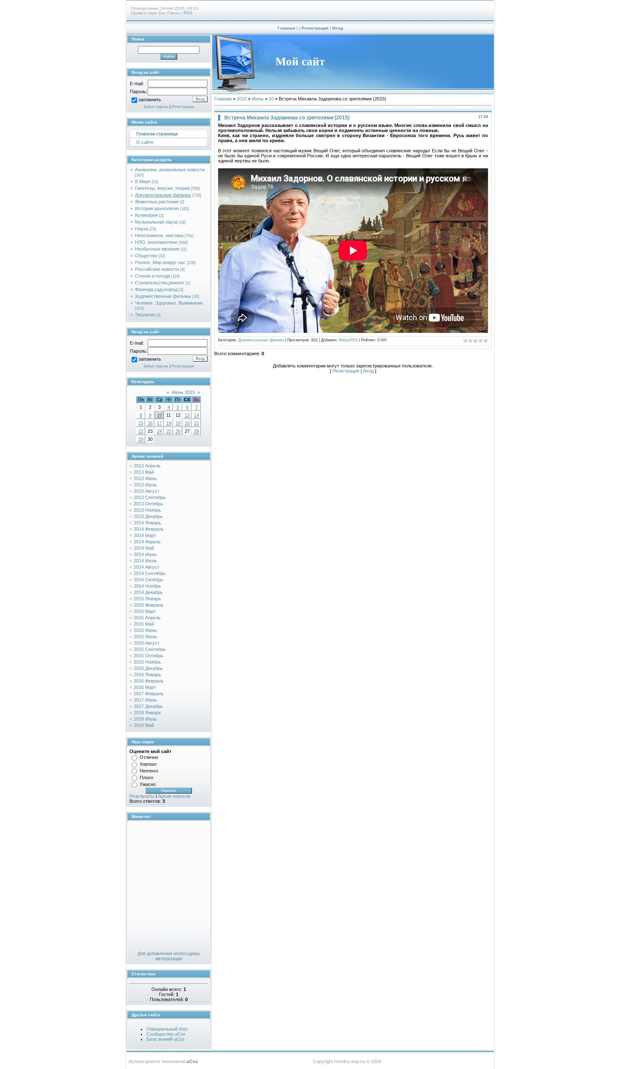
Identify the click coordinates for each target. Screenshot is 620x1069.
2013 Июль (145, 484)
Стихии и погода (152, 275)
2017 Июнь (145, 699)
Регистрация (315, 28)
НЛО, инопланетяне (156, 242)
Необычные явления (157, 248)
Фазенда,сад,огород (156, 289)
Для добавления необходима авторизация (168, 956)
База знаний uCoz (165, 1039)
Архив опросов (174, 796)
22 (140, 431)
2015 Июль (145, 636)
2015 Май (144, 623)
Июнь (258, 98)
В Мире (143, 181)
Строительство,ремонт (159, 282)
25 (168, 431)
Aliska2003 (348, 340)
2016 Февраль (149, 680)
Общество (146, 255)
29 (140, 439)
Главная (286, 28)
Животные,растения (156, 201)
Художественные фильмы (163, 296)
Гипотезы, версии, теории (162, 188)
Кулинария (146, 215)
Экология (145, 314)
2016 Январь (147, 674)
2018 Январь (147, 712)
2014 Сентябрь (150, 573)
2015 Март (145, 611)
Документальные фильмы (163, 194)
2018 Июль (145, 718)
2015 (242, 98)
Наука (141, 228)
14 (196, 415)
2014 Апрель (147, 541)
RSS (187, 13)
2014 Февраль (149, 529)
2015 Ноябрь (147, 661)
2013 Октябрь (148, 503)
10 (159, 415)
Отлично (149, 757)
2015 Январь (147, 598)
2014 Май (144, 548)
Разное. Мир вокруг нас (160, 262)
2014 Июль (145, 560)
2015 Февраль (149, 604)
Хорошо (148, 764)
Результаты (141, 796)
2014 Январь (147, 522)
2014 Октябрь (148, 579)
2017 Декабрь (148, 706)
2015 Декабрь (148, 668)
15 (140, 423)
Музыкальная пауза (156, 221)
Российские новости (157, 269)
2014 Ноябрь (147, 585)
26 (178, 431)
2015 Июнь (145, 630)
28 (196, 431)
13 (187, 415)
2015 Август (146, 642)
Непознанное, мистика (159, 235)
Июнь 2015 (183, 392)
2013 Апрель (147, 465)
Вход (337, 28)
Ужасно (148, 784)
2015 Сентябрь (150, 649)
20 (187, 423)
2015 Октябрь (148, 655)
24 (159, 431)
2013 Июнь (145, 478)
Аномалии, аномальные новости (170, 169)
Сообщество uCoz (166, 1034)
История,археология (157, 208)
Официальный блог (167, 1028)
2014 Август (146, 567)
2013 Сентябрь (150, 497)
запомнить (149, 100)
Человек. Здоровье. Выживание (169, 302)
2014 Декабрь (148, 592)
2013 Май (144, 472)
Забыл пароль (155, 107)
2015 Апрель (147, 617)
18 (168, 423)
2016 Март (145, 687)
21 (196, 423)
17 (159, 423)
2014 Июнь (145, 554)
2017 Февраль (149, 693)
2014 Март (145, 535)
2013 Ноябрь (147, 510)
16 (150, 423)
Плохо (146, 777)
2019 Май (144, 725)
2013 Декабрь (148, 516)
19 (178, 423)
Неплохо (149, 770)
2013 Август (146, 491)
